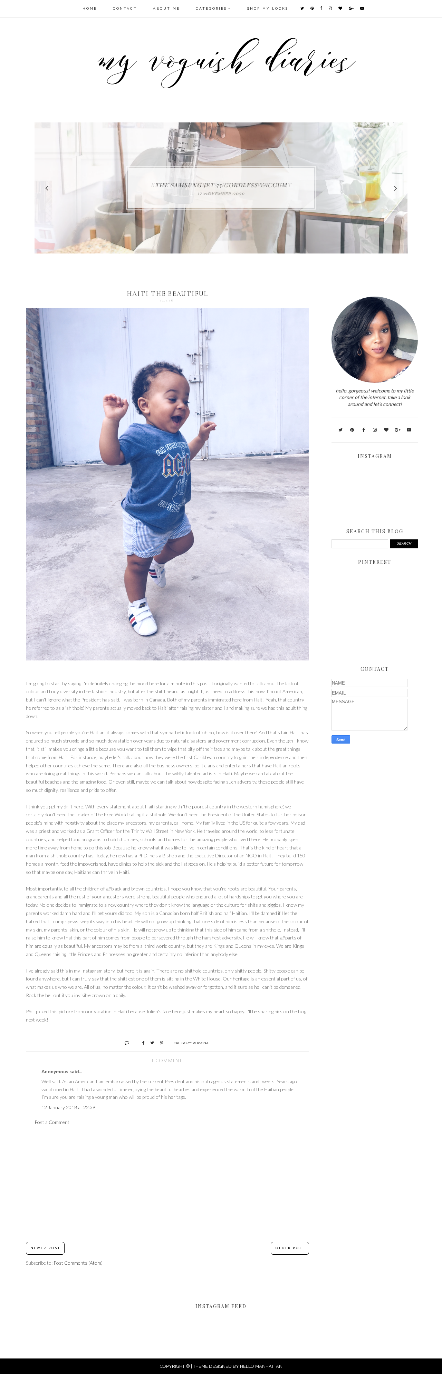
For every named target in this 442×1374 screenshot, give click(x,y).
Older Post (290, 1248)
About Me (166, 8)
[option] (221, 187)
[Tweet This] (149, 1042)
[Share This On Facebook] (140, 1042)
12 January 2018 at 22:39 (68, 1107)
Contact (125, 8)
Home (90, 8)
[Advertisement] (167, 1184)
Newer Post (45, 1248)
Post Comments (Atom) (78, 1263)
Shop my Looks (267, 8)
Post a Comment (52, 1122)
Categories (211, 8)
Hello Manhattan (261, 1366)
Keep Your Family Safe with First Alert (221, 185)
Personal (201, 1043)
